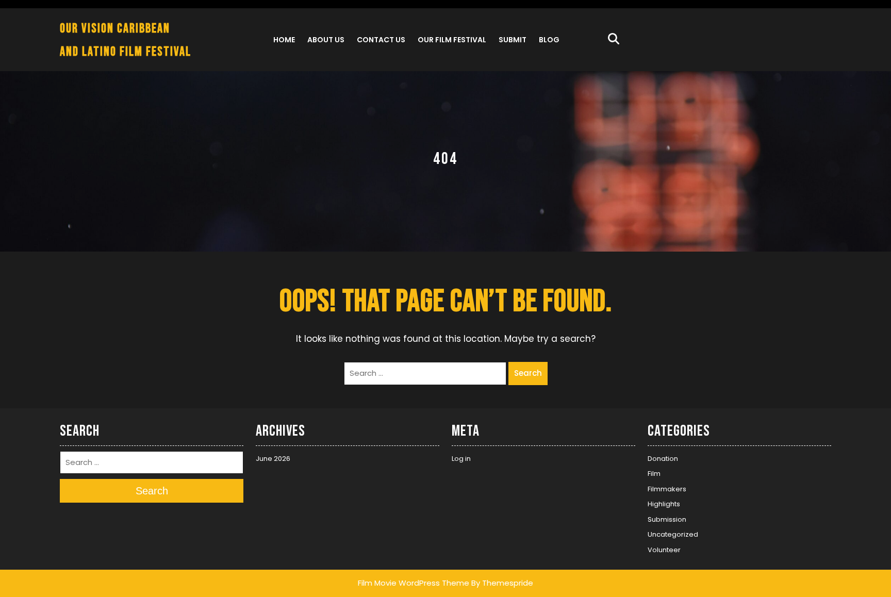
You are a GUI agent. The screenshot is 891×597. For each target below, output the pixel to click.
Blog (549, 40)
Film (654, 473)
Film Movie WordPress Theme (413, 582)
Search (528, 373)
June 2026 (273, 458)
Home (284, 40)
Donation (663, 458)
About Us (325, 40)
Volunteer (664, 550)
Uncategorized (673, 534)
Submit (512, 40)
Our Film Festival (452, 40)
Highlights (664, 504)
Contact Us (381, 40)
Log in (461, 458)
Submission (667, 519)
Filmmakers (667, 489)
